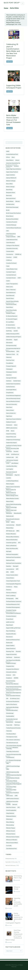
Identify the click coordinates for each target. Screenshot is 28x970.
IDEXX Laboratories (11, 428)
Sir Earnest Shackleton (12, 701)
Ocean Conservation (12, 575)
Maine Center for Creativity (11, 490)
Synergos (17, 722)
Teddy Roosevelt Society (13, 728)
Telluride (9, 731)
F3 (17, 354)
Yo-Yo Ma (8, 845)
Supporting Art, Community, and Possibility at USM (18, 902)
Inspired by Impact (11, 442)
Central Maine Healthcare (13, 228)
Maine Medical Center (12, 498)
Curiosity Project (10, 272)
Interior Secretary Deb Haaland (12, 449)
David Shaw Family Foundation (11, 311)
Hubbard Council (11, 422)
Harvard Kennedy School (13, 398)
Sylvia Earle (9, 722)
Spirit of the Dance (11, 704)
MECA (12, 522)
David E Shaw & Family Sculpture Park (12, 302)
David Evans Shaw (11, 304)
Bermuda (9, 195)
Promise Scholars (11, 616)
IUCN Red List (15, 454)
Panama (8, 589)
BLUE (7, 210)
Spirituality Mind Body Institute (12, 708)
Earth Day (9, 330)
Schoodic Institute (11, 672)
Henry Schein (10, 410)
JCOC (7, 463)
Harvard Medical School (13, 401)
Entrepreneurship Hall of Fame (13, 349)
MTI (19, 542)
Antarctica (9, 166)
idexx (15, 425)
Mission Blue (9, 528)
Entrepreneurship (11, 345)
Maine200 (9, 513)
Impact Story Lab (11, 436)
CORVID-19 (18, 254)
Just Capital (9, 469)
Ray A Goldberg (10, 631)
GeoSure (8, 380)
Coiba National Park (11, 239)
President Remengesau (13, 607)
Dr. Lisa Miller (10, 322)
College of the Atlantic (12, 245)
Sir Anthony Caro (14, 698)
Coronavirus (9, 254)
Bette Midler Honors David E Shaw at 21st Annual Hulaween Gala (13, 120)
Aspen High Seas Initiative (13, 169)
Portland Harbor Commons (13, 601)
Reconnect (9, 636)
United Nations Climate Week (12, 779)
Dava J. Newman (10, 289)
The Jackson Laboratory (13, 739)
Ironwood (9, 451)
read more (9, 61)
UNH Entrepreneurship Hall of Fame (13, 776)
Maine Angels (10, 483)
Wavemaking (10, 825)
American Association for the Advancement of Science (13, 165)
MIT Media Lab (10, 531)
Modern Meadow (11, 533)
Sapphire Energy (11, 663)
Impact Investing (11, 433)
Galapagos (9, 369)
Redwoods (9, 642)
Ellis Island (9, 342)
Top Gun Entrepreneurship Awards (13, 755)
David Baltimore (10, 292)
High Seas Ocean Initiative (13, 419)
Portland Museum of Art (13, 604)
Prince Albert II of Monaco (13, 613)
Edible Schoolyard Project (13, 336)
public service (10, 622)
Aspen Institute (10, 175)
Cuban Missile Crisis (11, 269)
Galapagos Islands (11, 372)
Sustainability (10, 716)
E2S (19, 328)
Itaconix (16, 451)
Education (9, 339)
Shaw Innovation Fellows (13, 695)
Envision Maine (10, 351)
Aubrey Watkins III (11, 177)
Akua (13, 157)
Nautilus (8, 566)
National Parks (10, 560)
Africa (8, 157)
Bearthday (9, 189)
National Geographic (12, 554)
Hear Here (9, 407)
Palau (15, 586)
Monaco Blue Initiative (12, 536)
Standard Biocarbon (12, 710)
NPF (17, 569)
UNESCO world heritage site (13, 767)
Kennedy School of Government (11, 473)
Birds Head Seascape (12, 207)
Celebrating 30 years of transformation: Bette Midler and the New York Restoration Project (13, 51)
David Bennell (10, 295)
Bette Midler (9, 201)
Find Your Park (10, 360)
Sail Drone (9, 657)
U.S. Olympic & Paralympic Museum (13, 761)
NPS (7, 572)
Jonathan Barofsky (11, 466)
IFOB (7, 430)
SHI (7, 698)
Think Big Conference (12, 751)
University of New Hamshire (11, 790)
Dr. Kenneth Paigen (11, 319)
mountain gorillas (11, 542)
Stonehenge (9, 713)
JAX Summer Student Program (12, 461)
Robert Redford (10, 648)
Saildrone (17, 657)
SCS (14, 675)
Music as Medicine (11, 545)
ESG (18, 351)
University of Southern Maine (12, 793)
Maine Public (9, 501)
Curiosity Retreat (11, 275)
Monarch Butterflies (11, 539)
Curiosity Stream (11, 278)
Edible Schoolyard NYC (12, 333)
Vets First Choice (10, 807)
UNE (7, 763)
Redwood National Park (13, 639)
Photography (10, 598)
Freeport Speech (11, 366)
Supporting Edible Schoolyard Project (13, 86)
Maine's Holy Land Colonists (11, 511)
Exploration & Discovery (12, 862)
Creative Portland (11, 263)
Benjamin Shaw (10, 192)
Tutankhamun (10, 757)
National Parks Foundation (13, 563)
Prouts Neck (9, 619)
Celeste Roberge (11, 225)
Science (8, 675)
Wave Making (10, 822)
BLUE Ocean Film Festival (13, 213)
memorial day (10, 525)
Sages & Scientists (11, 654)
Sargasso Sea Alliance (12, 669)
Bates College (10, 186)
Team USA (9, 725)
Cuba (7, 266)
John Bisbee (14, 463)
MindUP (18, 525)
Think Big (9, 748)
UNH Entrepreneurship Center (12, 773)
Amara (17, 160)
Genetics (8, 375)
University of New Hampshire (11, 787)
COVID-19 (9, 260)
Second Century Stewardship (10, 681)
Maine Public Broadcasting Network (13, 505)
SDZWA (16, 678)
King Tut (17, 475)
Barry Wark (9, 183)
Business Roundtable (12, 219)
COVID (15, 257)
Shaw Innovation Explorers (13, 689)
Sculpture (9, 678)
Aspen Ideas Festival (12, 172)
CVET (19, 278)
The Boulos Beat (11, 733)
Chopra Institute (10, 236)
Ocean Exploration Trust (13, 581)
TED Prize (17, 725)
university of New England (13, 784)
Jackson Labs (10, 457)
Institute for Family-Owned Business (13, 446)
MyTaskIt (8, 551)
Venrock (14, 804)
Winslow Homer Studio (12, 836)
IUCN (7, 454)
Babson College (10, 180)
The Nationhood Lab (12, 742)
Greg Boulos (9, 392)
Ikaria (12, 430)
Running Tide (10, 651)
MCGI (7, 522)
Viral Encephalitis (11, 810)
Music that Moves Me (12, 548)
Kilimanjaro (9, 475)
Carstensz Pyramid (11, 222)
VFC (19, 807)
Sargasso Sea (10, 666)
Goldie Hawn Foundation (13, 383)
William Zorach (10, 831)
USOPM (8, 804)
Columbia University (12, 248)
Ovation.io (9, 586)
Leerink (8, 478)
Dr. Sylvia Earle (10, 325)
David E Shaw (10, 298)
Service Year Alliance (12, 683)
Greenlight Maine (11, 389)
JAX (17, 457)
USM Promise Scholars (12, 798)
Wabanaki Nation (11, 816)
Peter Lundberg (10, 595)
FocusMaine (9, 363)
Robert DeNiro (10, 645)
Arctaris (16, 166)
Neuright (15, 566)
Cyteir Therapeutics (12, 283)
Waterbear (9, 819)
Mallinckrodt (9, 516)
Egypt (15, 339)
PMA (17, 598)
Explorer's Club (10, 354)
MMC (17, 531)
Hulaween (9, 425)
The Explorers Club (11, 736)
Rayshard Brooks (11, 633)
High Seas (9, 416)
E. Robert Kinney (10, 328)
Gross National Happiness (13, 395)
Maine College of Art (12, 495)
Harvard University (11, 404)
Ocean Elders (10, 578)
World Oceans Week (12, 842)
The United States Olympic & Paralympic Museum (13, 746)
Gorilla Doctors (10, 386)
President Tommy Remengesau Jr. (11, 611)
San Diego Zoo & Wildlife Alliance (13, 661)
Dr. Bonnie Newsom (11, 316)
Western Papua (10, 828)
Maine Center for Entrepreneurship (11, 493)
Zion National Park (11, 848)
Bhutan (18, 201)
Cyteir (8, 280)
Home (6, 8)
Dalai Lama (9, 286)
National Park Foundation (13, 557)
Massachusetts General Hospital (12, 520)
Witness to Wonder (11, 839)
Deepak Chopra (10, 313)
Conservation (10, 251)
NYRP (12, 572)
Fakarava (8, 357)
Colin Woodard (10, 242)
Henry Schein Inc (11, 413)
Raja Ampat (9, 625)
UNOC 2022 (9, 795)
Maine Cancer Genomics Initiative (13, 487)
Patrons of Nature (11, 592)
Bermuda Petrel (10, 198)
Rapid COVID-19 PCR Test (13, 628)
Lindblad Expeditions (12, 481)
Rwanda (18, 651)
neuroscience (10, 569)
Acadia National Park (12, 154)
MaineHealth (17, 513)
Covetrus (8, 257)
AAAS (7, 151)
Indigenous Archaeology (13, 439)
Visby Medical (10, 813)
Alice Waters (9, 160)
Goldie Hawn (17, 380)
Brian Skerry (9, 216)
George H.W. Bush (11, 378)
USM (16, 795)
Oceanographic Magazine (13, 583)
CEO (7, 230)
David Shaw (9, 307)
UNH (7, 769)
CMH (18, 236)
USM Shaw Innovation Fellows (12, 802)
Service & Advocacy (11, 865)
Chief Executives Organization (11, 234)
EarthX (16, 330)
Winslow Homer (10, 834)
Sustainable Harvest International (12, 720)
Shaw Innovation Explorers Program (13, 693)
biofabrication (10, 204)
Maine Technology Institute (11, 508)
